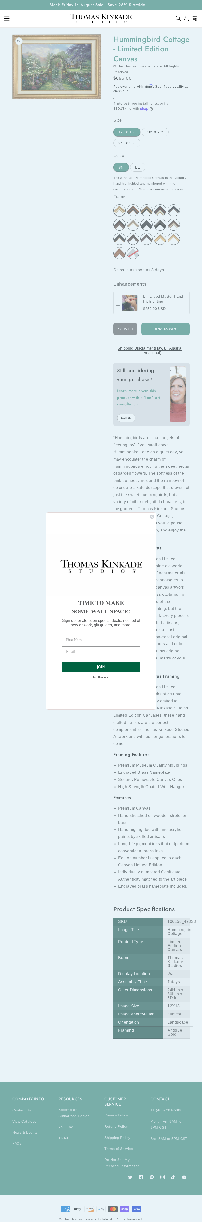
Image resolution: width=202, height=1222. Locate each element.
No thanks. (101, 677)
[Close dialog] (152, 516)
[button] (178, 18)
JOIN (101, 667)
